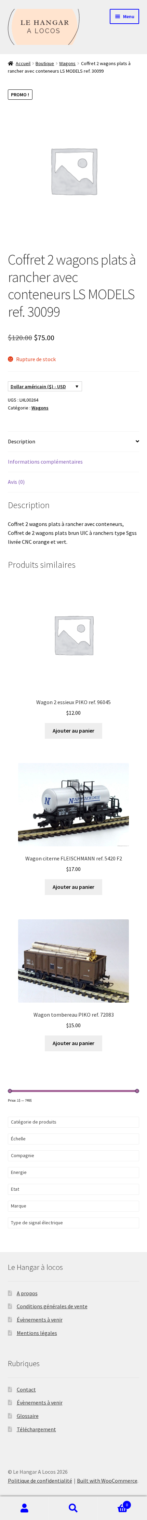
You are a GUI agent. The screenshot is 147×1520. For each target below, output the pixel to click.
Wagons (67, 63)
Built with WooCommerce (107, 1480)
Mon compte (24, 1508)
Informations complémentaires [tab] (45, 461)
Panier (113, 1502)
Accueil (23, 63)
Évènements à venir (40, 1319)
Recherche (73, 1508)
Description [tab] (21, 441)
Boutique (45, 63)
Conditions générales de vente (52, 1306)
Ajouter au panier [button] (73, 730)
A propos (27, 1293)
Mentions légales (37, 1332)
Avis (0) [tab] (16, 481)
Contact (26, 1389)
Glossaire (28, 1415)
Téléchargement (36, 1429)
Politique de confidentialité (40, 1480)
